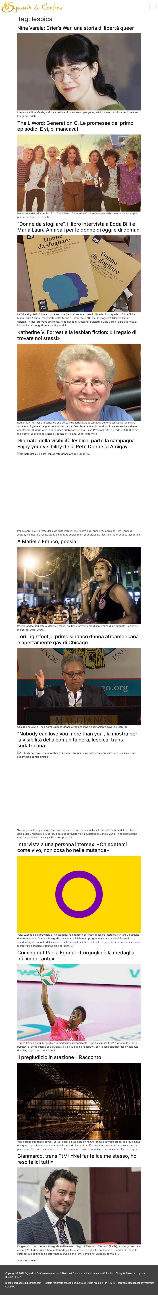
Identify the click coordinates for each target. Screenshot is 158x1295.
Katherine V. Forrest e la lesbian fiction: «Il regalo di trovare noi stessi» (76, 335)
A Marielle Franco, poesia (46, 541)
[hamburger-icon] (153, 7)
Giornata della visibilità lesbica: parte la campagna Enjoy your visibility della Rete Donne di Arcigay (76, 443)
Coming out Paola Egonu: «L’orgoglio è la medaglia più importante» (75, 955)
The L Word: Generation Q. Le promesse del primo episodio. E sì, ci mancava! (75, 126)
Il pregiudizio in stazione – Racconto (59, 1057)
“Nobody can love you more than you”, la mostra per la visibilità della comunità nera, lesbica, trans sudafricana (77, 740)
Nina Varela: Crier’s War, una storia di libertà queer (75, 28)
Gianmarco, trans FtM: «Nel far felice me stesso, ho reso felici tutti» (76, 1159)
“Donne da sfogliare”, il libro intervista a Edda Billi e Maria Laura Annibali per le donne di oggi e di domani (79, 227)
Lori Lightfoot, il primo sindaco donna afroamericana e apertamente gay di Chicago (78, 639)
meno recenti (26, 1260)
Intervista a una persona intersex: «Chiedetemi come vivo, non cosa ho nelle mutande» (72, 847)
